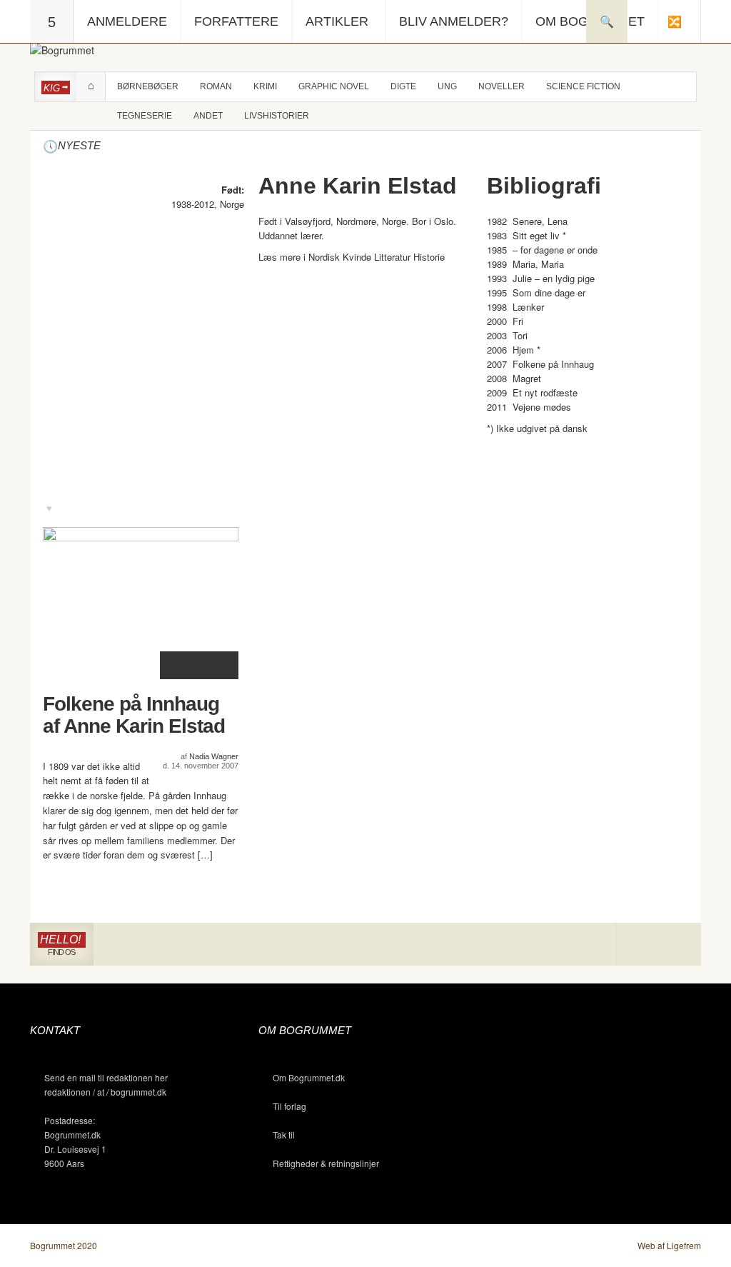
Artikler (337, 21)
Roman (216, 86)
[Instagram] (637, 944)
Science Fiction (583, 86)
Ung (447, 86)
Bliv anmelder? (453, 21)
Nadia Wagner (213, 756)
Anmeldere (127, 21)
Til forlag (289, 1106)
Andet (208, 116)
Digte (403, 86)
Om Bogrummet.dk (309, 1077)
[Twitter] (679, 944)
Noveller (501, 86)
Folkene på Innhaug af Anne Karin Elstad (134, 715)
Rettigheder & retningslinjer (326, 1163)
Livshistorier (276, 116)
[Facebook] (658, 944)
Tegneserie (144, 116)
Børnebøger (147, 86)
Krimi (265, 86)
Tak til (284, 1134)
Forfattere (236, 21)
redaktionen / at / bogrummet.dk (105, 1092)
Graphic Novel (333, 86)
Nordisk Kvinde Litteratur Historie (376, 257)
